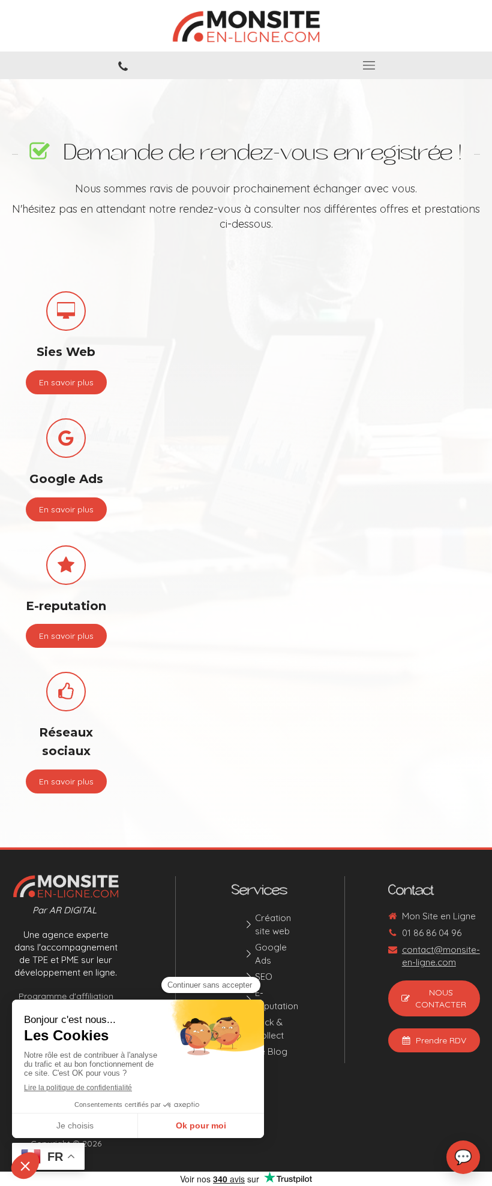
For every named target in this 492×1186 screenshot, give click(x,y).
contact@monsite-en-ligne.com (441, 956)
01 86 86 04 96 (431, 932)
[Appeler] (123, 65)
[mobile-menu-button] (369, 65)
